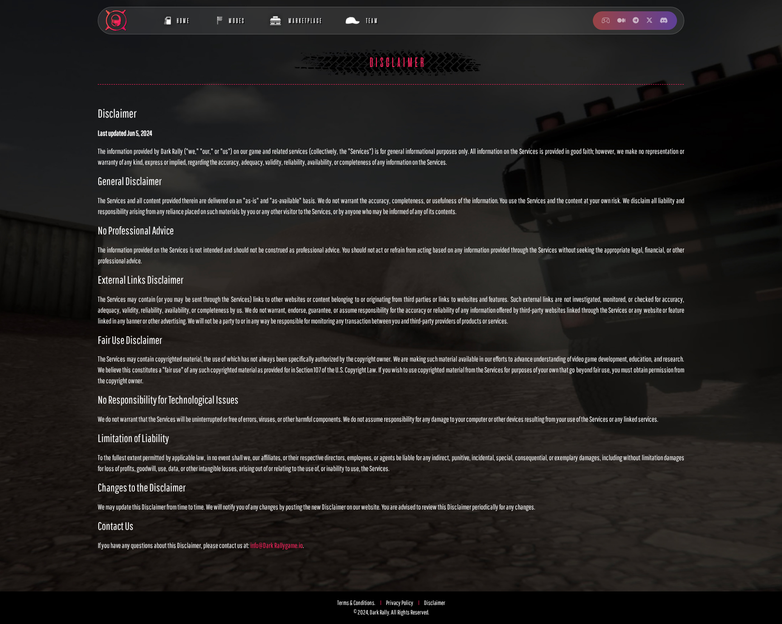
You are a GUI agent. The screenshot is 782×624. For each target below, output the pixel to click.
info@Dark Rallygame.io (276, 545)
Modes (236, 20)
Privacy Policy (399, 602)
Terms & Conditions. (356, 602)
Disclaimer (434, 602)
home (182, 20)
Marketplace (305, 20)
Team (371, 20)
